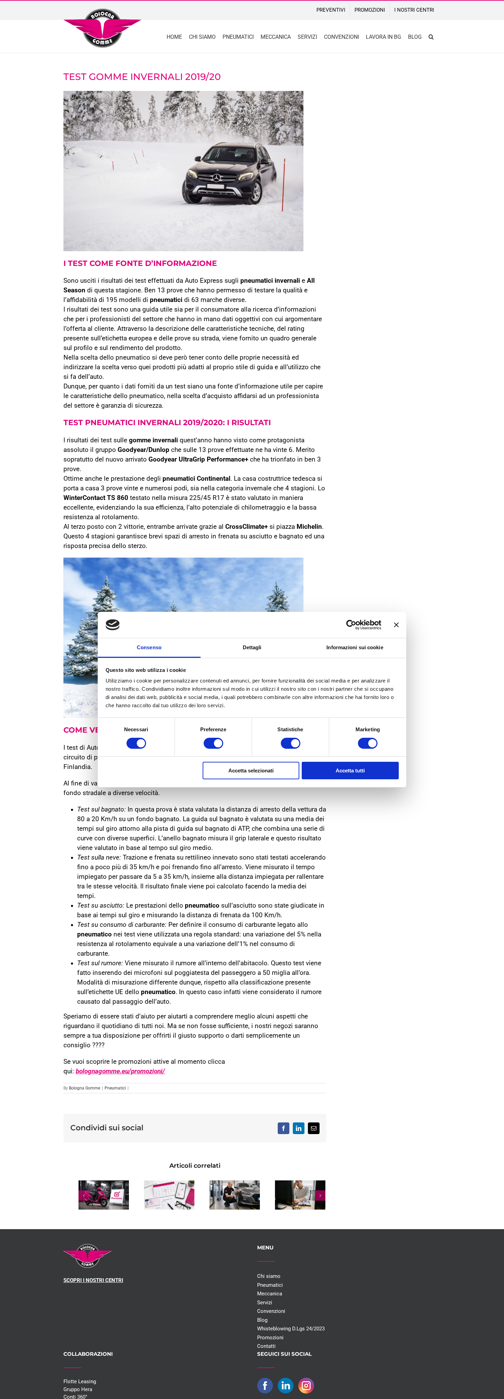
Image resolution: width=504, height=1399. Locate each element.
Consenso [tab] (149, 647)
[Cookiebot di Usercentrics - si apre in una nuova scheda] (351, 625)
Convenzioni (271, 1311)
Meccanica (269, 1294)
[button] (431, 36)
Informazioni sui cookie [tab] (354, 647)
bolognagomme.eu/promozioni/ (120, 1071)
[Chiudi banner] (396, 624)
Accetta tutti (350, 770)
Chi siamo (268, 1276)
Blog (262, 1320)
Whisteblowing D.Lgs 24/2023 (291, 1329)
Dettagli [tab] (252, 647)
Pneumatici (115, 1088)
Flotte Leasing (79, 1381)
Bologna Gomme (84, 1088)
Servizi (264, 1302)
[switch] (213, 743)
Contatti (266, 1346)
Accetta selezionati (251, 770)
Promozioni (270, 1337)
